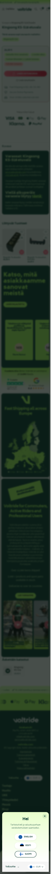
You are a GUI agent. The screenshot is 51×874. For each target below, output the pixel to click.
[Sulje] (44, 816)
